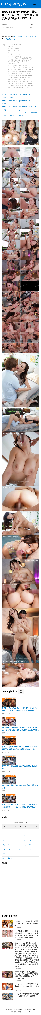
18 (14, 845)
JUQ (13, 39)
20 (25, 845)
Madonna (16, 36)
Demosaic (23, 36)
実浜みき (9, 39)
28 (30, 849)
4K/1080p (13, 1012)
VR (34, 1009)
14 (30, 840)
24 (9, 849)
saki (21, 1005)
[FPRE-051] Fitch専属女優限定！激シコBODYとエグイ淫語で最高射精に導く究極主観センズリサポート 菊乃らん (26, 975)
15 (35, 840)
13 (25, 840)
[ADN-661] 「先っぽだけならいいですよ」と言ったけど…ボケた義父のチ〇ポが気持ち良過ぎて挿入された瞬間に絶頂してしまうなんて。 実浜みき (20, 728)
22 (35, 845)
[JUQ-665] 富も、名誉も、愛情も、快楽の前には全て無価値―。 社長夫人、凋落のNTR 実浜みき (19, 805)
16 (4, 845)
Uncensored (32, 36)
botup (4, 25)
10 (9, 840)
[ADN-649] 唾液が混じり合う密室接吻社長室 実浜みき (20, 786)
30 (4, 854)
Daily (25, 1012)
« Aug (4, 858)
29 (35, 849)
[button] (34, 4)
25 (14, 849)
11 (14, 840)
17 (9, 845)
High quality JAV (13, 4)
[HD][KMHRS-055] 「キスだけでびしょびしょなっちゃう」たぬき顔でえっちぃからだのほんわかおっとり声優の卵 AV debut (26, 934)
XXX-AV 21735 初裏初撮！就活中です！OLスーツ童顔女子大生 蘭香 (26, 923)
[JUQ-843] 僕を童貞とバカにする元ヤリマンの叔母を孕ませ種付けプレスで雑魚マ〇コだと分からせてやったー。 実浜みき (20, 748)
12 (20, 840)
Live (30, 1012)
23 (4, 849)
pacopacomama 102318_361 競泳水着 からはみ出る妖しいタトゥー (27, 986)
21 (30, 845)
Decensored (27, 1009)
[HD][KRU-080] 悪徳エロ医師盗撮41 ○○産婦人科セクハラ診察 (27, 995)
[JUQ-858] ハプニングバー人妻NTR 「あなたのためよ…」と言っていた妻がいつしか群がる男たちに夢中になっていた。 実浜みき (20, 709)
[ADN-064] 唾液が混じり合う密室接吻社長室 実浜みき (20, 767)
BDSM (20, 1012)
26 (20, 849)
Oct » (10, 858)
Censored (9, 1009)
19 (20, 845)
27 (25, 849)
